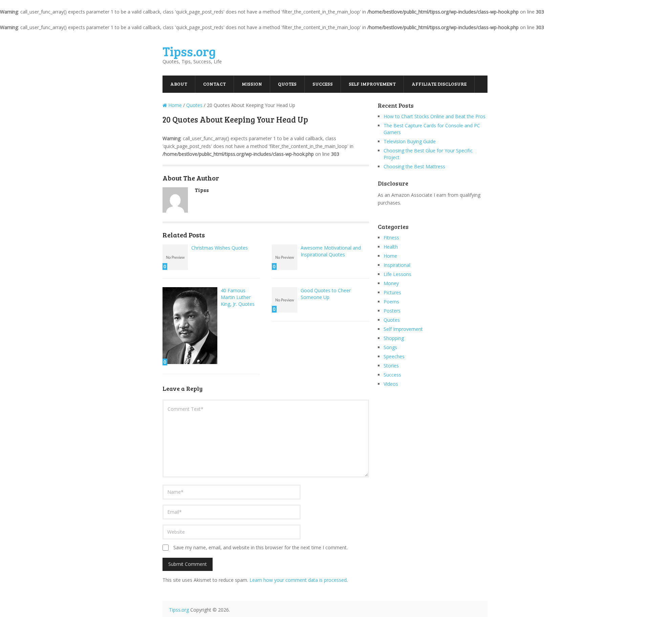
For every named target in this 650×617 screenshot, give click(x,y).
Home (390, 256)
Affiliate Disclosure (439, 84)
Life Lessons (397, 274)
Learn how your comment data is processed (298, 580)
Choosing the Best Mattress (414, 166)
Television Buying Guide (410, 141)
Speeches (394, 356)
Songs (390, 347)
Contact (214, 84)
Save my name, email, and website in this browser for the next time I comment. (260, 547)
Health (391, 246)
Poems (391, 301)
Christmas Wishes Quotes (219, 247)
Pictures (392, 292)
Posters (392, 310)
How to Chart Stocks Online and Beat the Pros (434, 116)
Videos (391, 384)
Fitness (391, 237)
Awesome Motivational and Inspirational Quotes (331, 251)
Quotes (287, 84)
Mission (252, 84)
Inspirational (397, 265)
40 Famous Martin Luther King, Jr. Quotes (238, 297)
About (178, 84)
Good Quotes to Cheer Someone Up (326, 293)
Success (322, 84)
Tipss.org (189, 51)
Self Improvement (372, 84)
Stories (391, 365)
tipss (202, 189)
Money (391, 283)
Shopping (394, 338)
